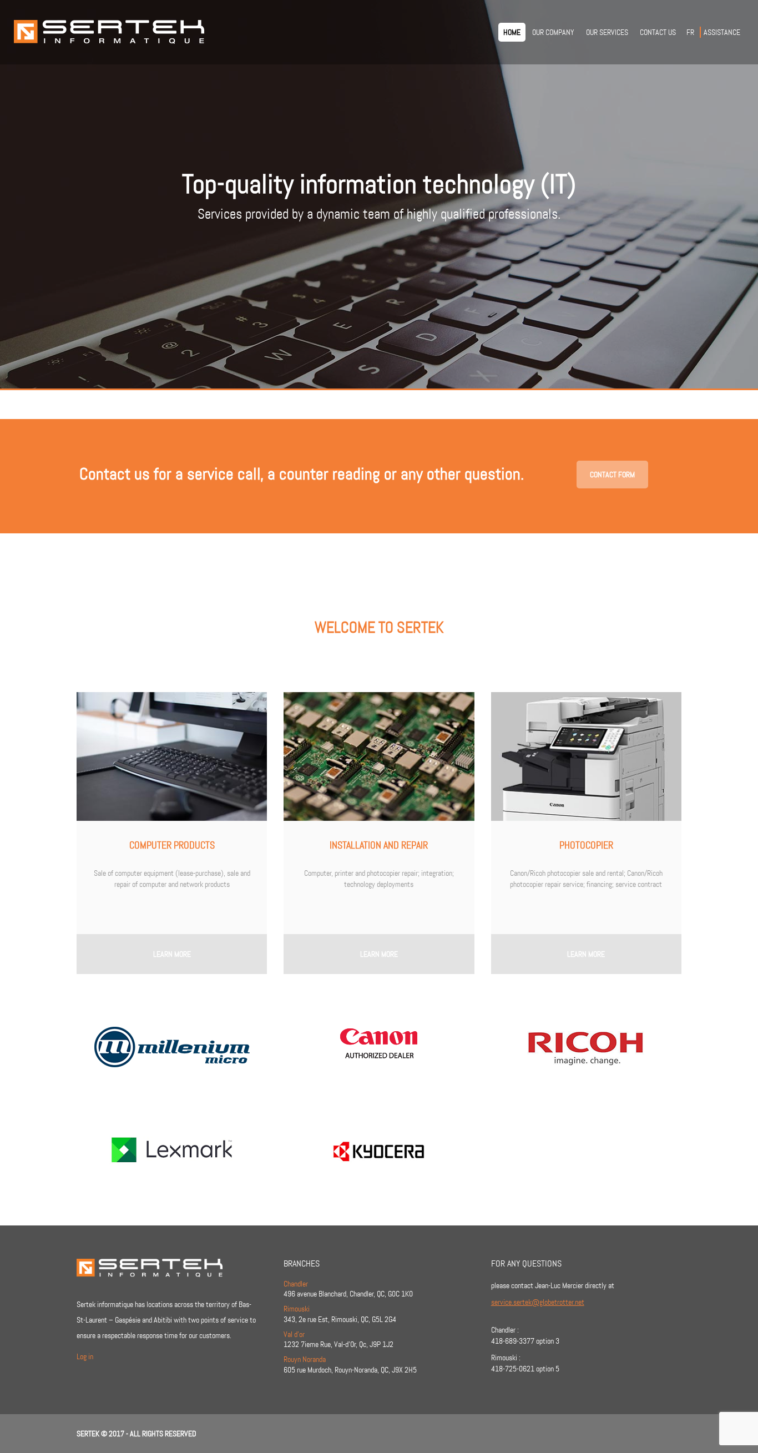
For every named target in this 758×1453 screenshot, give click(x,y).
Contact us (658, 32)
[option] (379, 194)
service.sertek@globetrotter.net (537, 1302)
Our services (607, 32)
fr (690, 32)
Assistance (722, 32)
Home (512, 32)
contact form (612, 475)
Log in (85, 1356)
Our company (553, 32)
